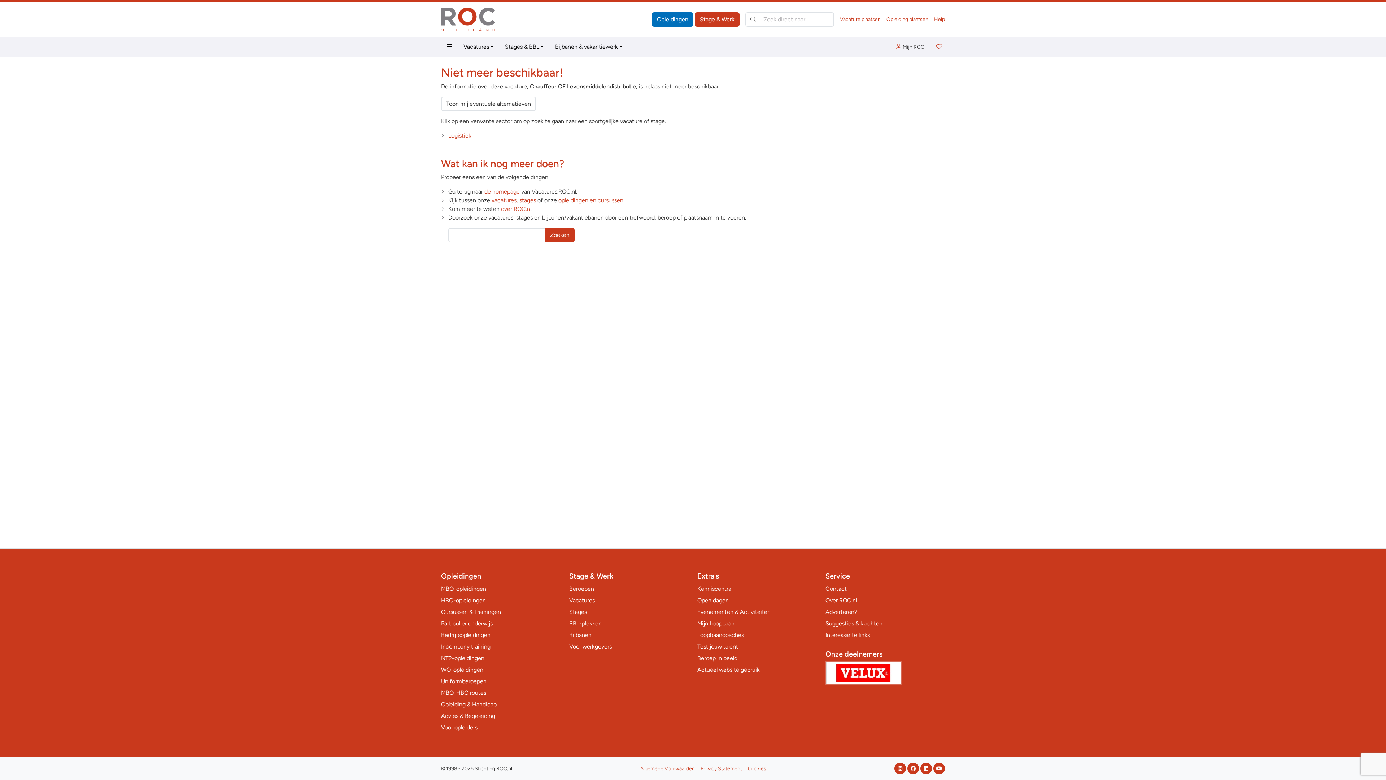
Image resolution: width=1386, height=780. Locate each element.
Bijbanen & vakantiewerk (586, 46)
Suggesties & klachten (853, 623)
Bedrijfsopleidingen (466, 635)
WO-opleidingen (462, 669)
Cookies (757, 769)
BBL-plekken (585, 623)
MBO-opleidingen (463, 588)
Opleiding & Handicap (469, 704)
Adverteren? (841, 611)
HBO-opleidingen (463, 600)
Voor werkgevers (590, 646)
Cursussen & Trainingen (471, 611)
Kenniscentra (714, 588)
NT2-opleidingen (462, 658)
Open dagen (713, 600)
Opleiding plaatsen (907, 19)
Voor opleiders (459, 727)
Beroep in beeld (717, 658)
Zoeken (560, 234)
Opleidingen (672, 19)
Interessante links (847, 635)
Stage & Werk (717, 19)
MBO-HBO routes (463, 692)
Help (939, 19)
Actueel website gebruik (728, 669)
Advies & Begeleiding (468, 715)
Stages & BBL (522, 46)
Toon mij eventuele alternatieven (488, 103)
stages (527, 200)
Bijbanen (580, 635)
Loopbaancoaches (720, 635)
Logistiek (459, 135)
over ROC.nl (516, 208)
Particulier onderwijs (467, 623)
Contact (836, 588)
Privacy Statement (721, 769)
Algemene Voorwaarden (667, 769)
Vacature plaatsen (860, 19)
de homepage (502, 191)
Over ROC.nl (841, 600)
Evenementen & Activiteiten (734, 611)
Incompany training (466, 646)
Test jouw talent (717, 646)
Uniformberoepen (464, 681)
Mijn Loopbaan (716, 623)
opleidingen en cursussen (590, 200)
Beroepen (581, 588)
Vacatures (476, 46)
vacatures (504, 200)
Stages (578, 611)
